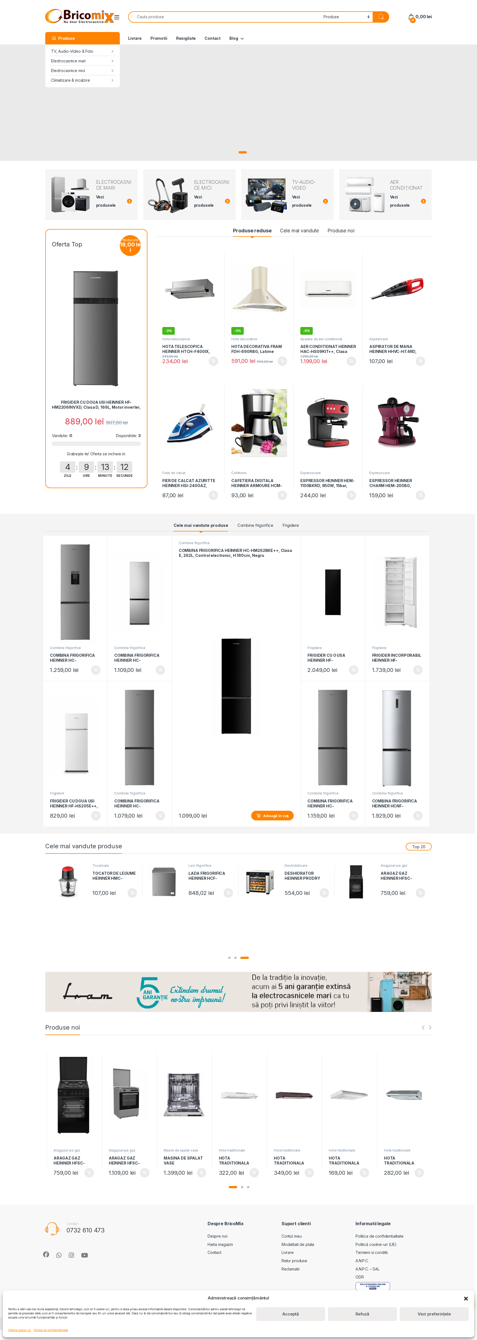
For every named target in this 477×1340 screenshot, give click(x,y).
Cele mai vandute (299, 230)
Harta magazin (220, 1244)
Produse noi (340, 230)
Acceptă (290, 1314)
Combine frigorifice (255, 525)
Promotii (158, 38)
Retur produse (294, 1260)
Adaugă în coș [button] (211, 361)
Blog (233, 38)
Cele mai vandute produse (201, 525)
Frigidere (290, 525)
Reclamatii (291, 1269)
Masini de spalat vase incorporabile (181, 1152)
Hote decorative (244, 339)
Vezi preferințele (434, 1314)
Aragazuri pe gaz (394, 865)
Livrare (135, 38)
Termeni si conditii (372, 1252)
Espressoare (310, 473)
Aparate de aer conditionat (321, 339)
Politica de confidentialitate (51, 1330)
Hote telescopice (176, 339)
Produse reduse (252, 230)
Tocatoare (100, 865)
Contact (213, 38)
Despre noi (217, 1236)
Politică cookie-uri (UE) (376, 1244)
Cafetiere (239, 473)
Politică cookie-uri (19, 1330)
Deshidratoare (296, 865)
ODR (360, 1277)
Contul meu (292, 1236)
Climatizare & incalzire (70, 80)
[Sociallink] (46, 1254)
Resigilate (186, 38)
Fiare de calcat (174, 473)
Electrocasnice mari (68, 61)
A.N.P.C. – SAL (368, 1269)
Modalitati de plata (298, 1244)
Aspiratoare (378, 339)
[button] (466, 1298)
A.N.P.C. (362, 1260)
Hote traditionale (232, 1150)
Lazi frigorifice (200, 865)
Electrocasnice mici (68, 70)
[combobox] (224, 17)
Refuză (362, 1314)
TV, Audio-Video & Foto (72, 51)
